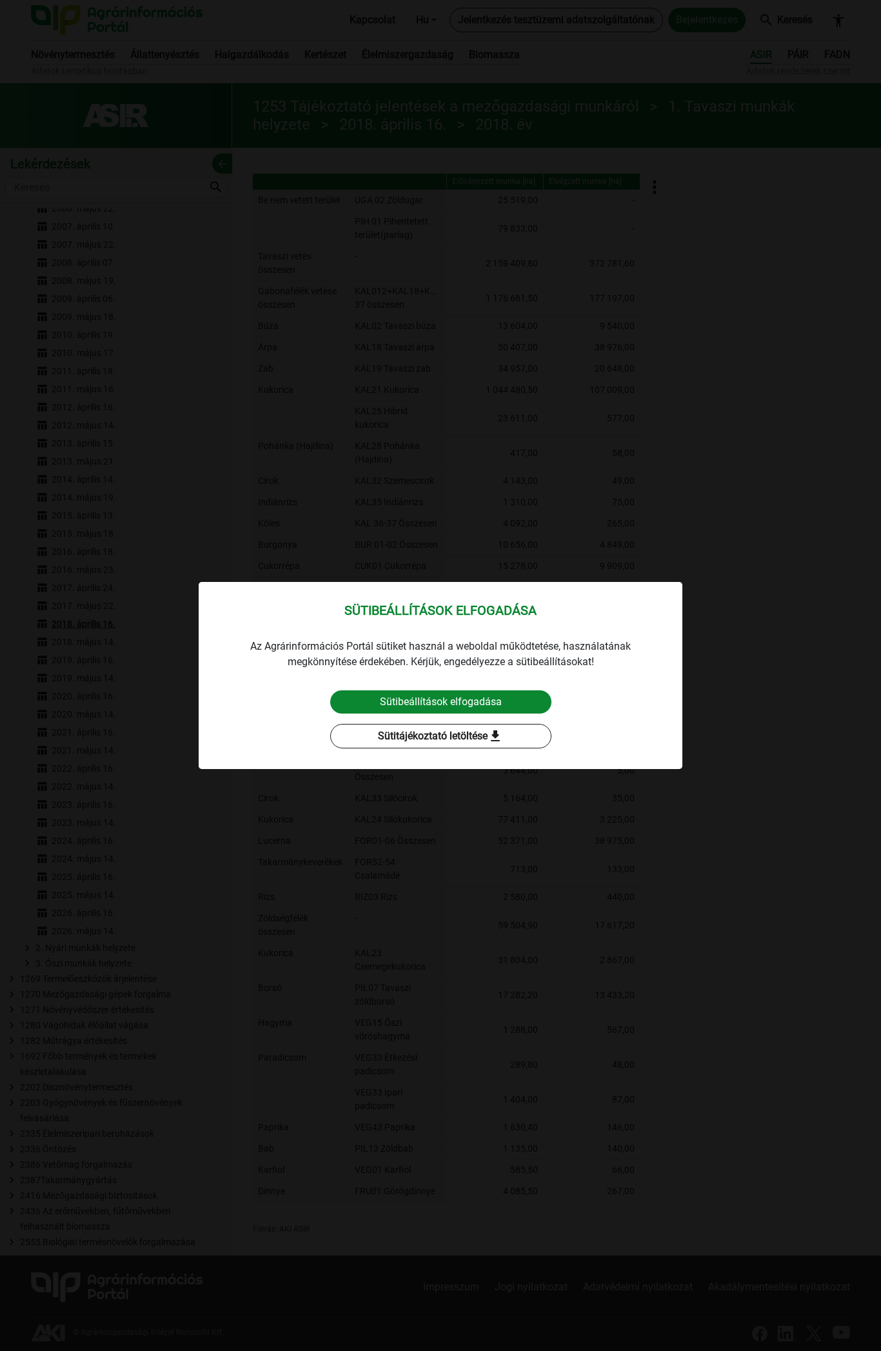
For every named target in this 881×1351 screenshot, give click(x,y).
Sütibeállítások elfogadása (441, 702)
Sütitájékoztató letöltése (440, 736)
